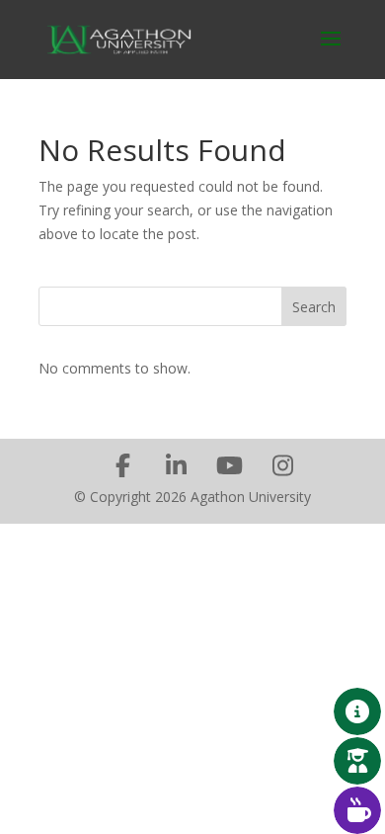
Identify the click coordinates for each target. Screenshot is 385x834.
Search (314, 306)
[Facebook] (122, 465)
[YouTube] (229, 465)
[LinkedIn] (176, 465)
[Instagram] (282, 465)
